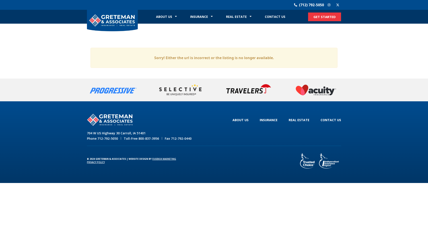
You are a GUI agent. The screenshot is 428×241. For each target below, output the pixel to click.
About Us (164, 17)
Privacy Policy (96, 162)
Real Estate (236, 17)
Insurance (199, 17)
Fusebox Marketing (164, 158)
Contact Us (275, 17)
